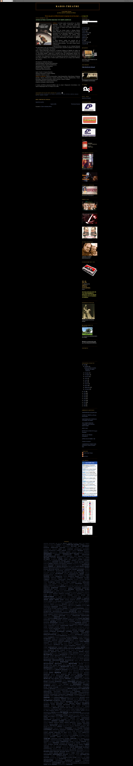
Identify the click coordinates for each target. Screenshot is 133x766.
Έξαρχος (58, 546)
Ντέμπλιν (85, 681)
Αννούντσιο (80, 560)
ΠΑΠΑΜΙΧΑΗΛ (69, 694)
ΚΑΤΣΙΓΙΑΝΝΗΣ (85, 621)
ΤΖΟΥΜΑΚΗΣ (61, 738)
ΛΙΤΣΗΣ (45, 644)
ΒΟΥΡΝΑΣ (58, 572)
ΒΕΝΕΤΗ (82, 566)
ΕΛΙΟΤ (55, 592)
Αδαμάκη (69, 560)
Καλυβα (57, 635)
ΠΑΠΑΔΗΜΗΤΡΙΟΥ (85, 691)
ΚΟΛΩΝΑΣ (46, 625)
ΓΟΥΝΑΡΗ (63, 582)
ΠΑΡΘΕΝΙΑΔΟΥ (82, 695)
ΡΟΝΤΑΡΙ (78, 713)
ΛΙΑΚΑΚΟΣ (46, 643)
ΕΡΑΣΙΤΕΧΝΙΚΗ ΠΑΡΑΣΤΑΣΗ (83, 592)
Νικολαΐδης (71, 681)
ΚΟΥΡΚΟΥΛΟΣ (57, 628)
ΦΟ (70, 748)
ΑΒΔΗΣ (79, 546)
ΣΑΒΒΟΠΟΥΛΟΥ (76, 716)
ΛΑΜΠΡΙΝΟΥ (61, 640)
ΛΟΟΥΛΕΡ (84, 644)
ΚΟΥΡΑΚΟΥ (46, 628)
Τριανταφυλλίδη (73, 745)
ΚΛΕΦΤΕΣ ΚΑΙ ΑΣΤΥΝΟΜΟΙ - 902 (88, 438)
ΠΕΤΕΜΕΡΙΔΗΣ (48, 700)
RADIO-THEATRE (67, 6)
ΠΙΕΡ (88, 700)
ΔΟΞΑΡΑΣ (71, 589)
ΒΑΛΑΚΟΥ (55, 562)
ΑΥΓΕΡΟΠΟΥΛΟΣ (56, 560)
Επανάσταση (77, 595)
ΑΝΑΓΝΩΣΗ (80, 550)
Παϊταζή (64, 709)
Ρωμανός (57, 716)
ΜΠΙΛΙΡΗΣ (53, 669)
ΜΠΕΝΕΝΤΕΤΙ (62, 668)
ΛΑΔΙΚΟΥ (81, 638)
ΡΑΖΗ (47, 710)
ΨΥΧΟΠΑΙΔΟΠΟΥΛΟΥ (61, 764)
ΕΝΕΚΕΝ (70, 592)
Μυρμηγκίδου (79, 675)
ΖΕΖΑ (82, 598)
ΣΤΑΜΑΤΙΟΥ (56, 728)
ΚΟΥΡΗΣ (51, 628)
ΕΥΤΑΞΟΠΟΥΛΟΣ (86, 593)
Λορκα (65, 647)
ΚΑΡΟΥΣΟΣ (50, 618)
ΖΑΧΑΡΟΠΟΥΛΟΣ (65, 598)
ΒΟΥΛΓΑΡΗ (87, 570)
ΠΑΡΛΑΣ (47, 697)
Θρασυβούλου (47, 605)
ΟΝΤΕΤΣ (63, 685)
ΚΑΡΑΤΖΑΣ (57, 617)
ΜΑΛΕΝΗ (65, 648)
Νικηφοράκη (58, 681)
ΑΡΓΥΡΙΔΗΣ (53, 557)
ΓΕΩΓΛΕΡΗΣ (47, 577)
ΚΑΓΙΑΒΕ (45, 608)
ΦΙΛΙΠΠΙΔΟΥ (86, 747)
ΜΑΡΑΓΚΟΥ (60, 651)
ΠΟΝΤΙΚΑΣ (72, 703)
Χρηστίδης (67, 763)
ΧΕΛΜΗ (75, 757)
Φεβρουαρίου (87, 387)
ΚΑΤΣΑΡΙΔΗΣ (85, 619)
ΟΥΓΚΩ (45, 687)
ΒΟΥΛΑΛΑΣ (80, 570)
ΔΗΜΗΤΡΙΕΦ (47, 588)
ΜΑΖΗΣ (83, 647)
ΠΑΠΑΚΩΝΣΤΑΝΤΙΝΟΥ (83, 692)
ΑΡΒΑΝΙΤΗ (80, 556)
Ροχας (53, 716)
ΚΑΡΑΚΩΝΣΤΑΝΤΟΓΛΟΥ (48, 617)
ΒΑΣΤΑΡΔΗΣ (85, 564)
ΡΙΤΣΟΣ (45, 713)
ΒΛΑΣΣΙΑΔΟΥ (82, 567)
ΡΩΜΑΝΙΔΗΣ (82, 715)
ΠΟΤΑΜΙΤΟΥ (47, 704)
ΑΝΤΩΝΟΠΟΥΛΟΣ (67, 554)
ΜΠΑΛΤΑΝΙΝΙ (86, 665)
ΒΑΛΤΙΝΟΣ (81, 562)
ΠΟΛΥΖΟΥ (52, 703)
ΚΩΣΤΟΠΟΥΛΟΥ (71, 634)
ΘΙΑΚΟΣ (76, 604)
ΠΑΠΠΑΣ (66, 695)
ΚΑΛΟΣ (79, 612)
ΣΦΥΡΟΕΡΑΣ (86, 731)
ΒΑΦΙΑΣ (50, 566)
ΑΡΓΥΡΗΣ (46, 557)
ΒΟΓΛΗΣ (57, 569)
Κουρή (57, 638)
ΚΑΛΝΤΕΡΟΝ (57, 612)
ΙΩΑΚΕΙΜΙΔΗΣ (47, 607)
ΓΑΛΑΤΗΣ (46, 576)
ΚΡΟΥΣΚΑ (74, 630)
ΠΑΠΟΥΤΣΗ (57, 695)
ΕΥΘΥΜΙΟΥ (79, 593)
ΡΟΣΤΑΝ (82, 713)
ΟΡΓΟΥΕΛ (67, 685)
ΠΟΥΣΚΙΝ (73, 704)
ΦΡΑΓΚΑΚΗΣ (53, 750)
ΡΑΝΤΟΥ (78, 710)
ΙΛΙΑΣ (69, 605)
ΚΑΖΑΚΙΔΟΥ (59, 608)
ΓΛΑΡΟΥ (45, 582)
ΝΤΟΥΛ (46, 681)
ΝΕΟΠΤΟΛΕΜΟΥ (86, 677)
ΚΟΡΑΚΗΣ (76, 625)
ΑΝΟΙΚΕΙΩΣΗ (65, 553)
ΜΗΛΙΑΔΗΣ (46, 657)
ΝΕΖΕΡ (56, 677)
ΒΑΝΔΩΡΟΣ (56, 563)
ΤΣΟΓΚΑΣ (76, 744)
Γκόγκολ (54, 583)
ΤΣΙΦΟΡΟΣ (70, 744)
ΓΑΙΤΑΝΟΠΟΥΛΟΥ (72, 575)
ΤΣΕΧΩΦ (78, 742)
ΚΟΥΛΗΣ (72, 627)
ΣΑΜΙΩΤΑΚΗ (66, 718)
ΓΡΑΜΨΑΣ (80, 582)
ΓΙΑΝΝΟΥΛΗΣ (70, 579)
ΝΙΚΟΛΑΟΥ (62, 678)
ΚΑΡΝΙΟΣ (45, 618)
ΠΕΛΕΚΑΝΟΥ (57, 699)
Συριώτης (61, 735)
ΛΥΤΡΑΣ (45, 647)
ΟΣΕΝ (83, 685)
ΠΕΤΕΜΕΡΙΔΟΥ (57, 700)
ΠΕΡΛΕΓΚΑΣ (82, 699)
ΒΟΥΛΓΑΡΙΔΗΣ (46, 572)
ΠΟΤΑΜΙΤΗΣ (85, 703)
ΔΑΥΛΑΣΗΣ (76, 585)
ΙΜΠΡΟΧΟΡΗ (73, 605)
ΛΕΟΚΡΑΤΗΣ (67, 641)
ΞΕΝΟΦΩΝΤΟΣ (47, 684)
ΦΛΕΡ (60, 748)
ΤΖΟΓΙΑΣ (47, 738)
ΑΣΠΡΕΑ (80, 559)
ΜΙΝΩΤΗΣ (61, 658)
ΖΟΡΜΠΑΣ (78, 599)
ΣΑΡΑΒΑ (69, 719)
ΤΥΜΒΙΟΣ (86, 744)
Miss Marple (84, 29)
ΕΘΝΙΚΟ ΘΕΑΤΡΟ (80, 590)
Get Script (85, 496)
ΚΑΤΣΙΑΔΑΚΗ (72, 621)
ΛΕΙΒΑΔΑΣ (50, 641)
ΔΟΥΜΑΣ (87, 589)
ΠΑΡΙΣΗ (87, 695)
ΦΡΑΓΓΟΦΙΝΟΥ (47, 750)
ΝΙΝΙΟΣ (72, 678)
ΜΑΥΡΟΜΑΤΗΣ (48, 654)
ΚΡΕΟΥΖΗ (51, 630)
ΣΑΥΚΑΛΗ (87, 719)
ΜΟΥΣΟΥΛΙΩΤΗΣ (48, 663)
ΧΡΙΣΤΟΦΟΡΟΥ (59, 760)
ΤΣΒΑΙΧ (45, 742)
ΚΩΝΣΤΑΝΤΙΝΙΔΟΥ (75, 632)
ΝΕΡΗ (52, 678)
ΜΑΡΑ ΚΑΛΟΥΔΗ (85, 650)
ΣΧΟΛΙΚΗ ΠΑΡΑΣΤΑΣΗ (54, 732)
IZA (83, 454)
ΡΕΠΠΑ (53, 712)
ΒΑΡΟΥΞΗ (82, 563)
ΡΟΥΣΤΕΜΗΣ (76, 715)
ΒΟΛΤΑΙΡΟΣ (87, 569)
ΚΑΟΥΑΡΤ (72, 614)
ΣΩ (62, 732)
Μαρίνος (53, 674)
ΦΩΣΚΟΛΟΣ (56, 751)
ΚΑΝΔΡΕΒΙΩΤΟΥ (66, 614)
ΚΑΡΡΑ (55, 618)
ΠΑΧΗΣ (45, 699)
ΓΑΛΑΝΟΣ (87, 575)
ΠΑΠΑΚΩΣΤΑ (46, 694)
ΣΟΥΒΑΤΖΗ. (65, 726)
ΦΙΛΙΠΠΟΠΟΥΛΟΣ (48, 748)
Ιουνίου (86, 380)
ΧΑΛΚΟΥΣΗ (62, 753)
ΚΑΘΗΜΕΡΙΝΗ (90, 485)
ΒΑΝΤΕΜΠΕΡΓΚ (62, 563)
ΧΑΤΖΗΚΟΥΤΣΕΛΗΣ (61, 755)
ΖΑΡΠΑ (79, 596)
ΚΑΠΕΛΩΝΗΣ (86, 614)
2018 (85, 364)
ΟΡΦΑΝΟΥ (79, 685)
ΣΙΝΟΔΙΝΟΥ (79, 722)
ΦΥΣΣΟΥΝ (47, 751)
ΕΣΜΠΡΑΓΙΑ (61, 593)
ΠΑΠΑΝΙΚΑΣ (47, 695)
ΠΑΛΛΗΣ (70, 688)
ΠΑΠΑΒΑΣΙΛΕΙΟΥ (85, 690)
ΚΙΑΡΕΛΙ (49, 624)
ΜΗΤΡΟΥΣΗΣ (68, 657)
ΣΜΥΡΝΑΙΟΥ (77, 725)
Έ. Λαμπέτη (52, 546)
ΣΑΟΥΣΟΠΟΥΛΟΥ (56, 719)
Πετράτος (68, 709)
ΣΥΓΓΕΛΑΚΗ (68, 731)
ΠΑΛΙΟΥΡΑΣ (64, 688)
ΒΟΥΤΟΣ (76, 572)
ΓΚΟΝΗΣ (62, 580)
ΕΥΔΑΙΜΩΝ (67, 593)
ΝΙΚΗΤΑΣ (57, 678)
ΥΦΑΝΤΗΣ (87, 745)
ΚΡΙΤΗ (64, 630)
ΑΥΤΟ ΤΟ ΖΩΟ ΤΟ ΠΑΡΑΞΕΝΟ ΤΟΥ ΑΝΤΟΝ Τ (89, 466)
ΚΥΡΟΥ (82, 631)
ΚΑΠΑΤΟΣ (81, 614)
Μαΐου (86, 381)
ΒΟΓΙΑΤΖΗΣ (52, 569)
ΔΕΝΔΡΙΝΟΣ (63, 586)
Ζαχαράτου (75, 601)
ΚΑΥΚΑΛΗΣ (46, 622)
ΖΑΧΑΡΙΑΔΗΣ (59, 598)
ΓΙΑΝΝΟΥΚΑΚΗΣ (62, 579)
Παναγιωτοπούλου (48, 707)
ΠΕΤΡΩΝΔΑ (74, 700)
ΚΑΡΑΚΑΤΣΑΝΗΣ (85, 615)
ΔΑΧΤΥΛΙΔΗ (81, 585)
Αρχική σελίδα (53, 104)
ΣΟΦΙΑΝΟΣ (82, 726)
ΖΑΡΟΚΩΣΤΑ (74, 596)
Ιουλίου (86, 378)
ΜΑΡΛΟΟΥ (87, 651)
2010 (85, 404)
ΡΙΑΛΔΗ (83, 712)
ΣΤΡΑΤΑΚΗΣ (86, 729)
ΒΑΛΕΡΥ (72, 562)
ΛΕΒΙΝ (87, 640)
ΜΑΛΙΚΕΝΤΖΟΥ (79, 648)
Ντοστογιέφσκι (52, 682)
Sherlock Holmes (85, 32)
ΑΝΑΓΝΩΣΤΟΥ (86, 550)
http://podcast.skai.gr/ (88, 67)
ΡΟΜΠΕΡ (74, 713)
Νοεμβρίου (87, 366)
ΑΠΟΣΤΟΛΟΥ (70, 556)
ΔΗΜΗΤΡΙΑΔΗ (86, 586)
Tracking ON (94, 496)
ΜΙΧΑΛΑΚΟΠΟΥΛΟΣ (58, 660)
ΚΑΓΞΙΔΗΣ (54, 608)
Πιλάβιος (77, 709)
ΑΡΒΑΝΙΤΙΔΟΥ (86, 556)
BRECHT (65, 543)
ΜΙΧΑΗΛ (82, 658)
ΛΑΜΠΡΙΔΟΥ (55, 640)
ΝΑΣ (53, 677)
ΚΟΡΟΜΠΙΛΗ (86, 625)
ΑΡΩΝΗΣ (66, 559)
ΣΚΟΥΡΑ (60, 725)
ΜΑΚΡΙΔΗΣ (53, 648)
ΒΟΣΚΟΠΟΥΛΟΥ (51, 570)
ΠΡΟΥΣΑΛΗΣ (61, 706)
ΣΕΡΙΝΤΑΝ (46, 722)
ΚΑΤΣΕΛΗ (53, 621)
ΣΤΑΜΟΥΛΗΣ (61, 728)
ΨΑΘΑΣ (45, 764)
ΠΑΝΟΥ (54, 690)
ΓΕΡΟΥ (87, 576)
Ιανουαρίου (87, 389)
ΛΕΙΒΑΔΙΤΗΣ (61, 641)
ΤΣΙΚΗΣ (87, 742)
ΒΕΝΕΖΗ (78, 566)
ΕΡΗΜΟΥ (50, 593)
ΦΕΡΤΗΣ (72, 747)
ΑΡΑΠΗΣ (75, 556)
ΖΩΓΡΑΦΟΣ (46, 601)
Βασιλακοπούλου (73, 573)
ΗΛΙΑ (59, 602)
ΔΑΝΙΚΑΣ (67, 585)
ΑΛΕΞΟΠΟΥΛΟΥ (52, 550)
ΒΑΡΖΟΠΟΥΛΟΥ (76, 563)
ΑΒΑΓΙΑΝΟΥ (74, 546)
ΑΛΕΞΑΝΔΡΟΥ (86, 549)
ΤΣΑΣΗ (88, 741)
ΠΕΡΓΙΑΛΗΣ (70, 699)
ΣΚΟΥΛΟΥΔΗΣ (46, 725)
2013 (85, 398)
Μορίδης (79, 674)
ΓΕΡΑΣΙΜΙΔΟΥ (82, 576)
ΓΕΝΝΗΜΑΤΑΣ (71, 576)
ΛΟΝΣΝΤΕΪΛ (78, 644)
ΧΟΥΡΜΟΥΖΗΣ (62, 758)
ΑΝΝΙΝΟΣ (60, 553)
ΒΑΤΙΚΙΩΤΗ (46, 566)
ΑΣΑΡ (70, 559)
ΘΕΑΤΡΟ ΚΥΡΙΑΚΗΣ (86, 98)
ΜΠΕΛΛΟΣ (87, 666)
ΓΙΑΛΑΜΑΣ (86, 577)
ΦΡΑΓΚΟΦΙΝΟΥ (80, 750)
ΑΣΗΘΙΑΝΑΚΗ (74, 559)
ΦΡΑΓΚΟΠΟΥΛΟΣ (60, 750)
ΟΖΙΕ (71, 684)
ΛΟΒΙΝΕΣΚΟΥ (50, 644)
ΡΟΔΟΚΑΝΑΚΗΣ (59, 713)
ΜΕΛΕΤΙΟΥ (76, 654)
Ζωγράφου (49, 602)
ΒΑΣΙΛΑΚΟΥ (51, 564)
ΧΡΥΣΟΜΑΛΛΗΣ (48, 761)
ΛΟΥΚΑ (87, 644)
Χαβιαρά (87, 761)
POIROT (84, 31)
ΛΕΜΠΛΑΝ (72, 94)
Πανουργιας (56, 707)
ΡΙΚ (83, 40)
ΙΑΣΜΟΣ (52, 605)
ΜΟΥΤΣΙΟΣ (46, 665)
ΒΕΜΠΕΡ (70, 566)
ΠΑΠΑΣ (52, 695)
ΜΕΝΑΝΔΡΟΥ (81, 654)
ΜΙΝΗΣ (53, 658)
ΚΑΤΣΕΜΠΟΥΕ (65, 621)
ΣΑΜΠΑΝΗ (72, 718)
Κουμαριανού (48, 638)
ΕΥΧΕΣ (45, 595)
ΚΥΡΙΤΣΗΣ (68, 94)
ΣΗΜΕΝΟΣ (50, 722)
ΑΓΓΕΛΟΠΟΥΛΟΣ (70, 547)
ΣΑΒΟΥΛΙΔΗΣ (83, 716)
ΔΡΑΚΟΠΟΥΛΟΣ (47, 590)
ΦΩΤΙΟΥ (68, 751)
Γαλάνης (45, 583)
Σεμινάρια (58, 733)
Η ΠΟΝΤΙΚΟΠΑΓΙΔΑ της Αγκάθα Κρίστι (89, 412)
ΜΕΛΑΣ (72, 654)
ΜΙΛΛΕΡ (49, 658)
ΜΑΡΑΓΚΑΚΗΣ (47, 651)
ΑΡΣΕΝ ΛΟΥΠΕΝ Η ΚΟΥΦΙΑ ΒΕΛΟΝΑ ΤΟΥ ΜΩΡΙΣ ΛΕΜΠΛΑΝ (53, 20)
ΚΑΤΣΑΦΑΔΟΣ (46, 621)
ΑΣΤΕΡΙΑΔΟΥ (46, 94)
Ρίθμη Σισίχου (85, 456)
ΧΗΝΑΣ (87, 757)
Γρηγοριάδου (78, 583)
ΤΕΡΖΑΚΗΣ (52, 736)
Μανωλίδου (47, 674)
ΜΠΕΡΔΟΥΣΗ (75, 668)
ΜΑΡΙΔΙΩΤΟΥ (75, 651)
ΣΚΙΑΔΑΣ (74, 723)
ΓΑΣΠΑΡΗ (65, 576)
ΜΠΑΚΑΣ (55, 665)
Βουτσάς (87, 573)
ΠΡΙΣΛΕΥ (79, 704)
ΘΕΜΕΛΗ (52, 604)
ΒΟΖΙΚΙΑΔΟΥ (68, 569)
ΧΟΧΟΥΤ (73, 758)
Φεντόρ (84, 751)
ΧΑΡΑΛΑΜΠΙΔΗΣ (48, 754)
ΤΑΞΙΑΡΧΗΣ (75, 735)
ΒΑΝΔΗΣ (51, 563)
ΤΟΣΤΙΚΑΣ (87, 738)
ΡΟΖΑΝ (65, 713)
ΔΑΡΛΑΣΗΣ (71, 585)
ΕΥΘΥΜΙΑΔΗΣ (73, 593)
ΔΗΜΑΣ (73, 586)
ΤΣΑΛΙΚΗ (71, 741)
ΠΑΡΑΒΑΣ (71, 695)
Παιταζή (87, 706)
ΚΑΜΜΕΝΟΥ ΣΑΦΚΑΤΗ (53, 614)
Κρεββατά (69, 638)
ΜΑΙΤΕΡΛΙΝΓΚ (46, 648)
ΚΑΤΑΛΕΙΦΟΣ (47, 619)
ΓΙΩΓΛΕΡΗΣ (46, 580)
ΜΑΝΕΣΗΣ (62, 650)
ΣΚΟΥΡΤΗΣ (72, 725)
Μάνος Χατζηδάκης (73, 672)
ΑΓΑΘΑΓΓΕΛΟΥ (54, 547)
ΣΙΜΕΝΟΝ (66, 722)
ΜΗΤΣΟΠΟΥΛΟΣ (80, 657)
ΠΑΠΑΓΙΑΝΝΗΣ (57, 691)
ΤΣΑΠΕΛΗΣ (83, 741)
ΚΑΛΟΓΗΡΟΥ (74, 612)
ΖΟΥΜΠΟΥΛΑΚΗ (85, 599)
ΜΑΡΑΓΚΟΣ (54, 651)
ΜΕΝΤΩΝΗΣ (87, 654)
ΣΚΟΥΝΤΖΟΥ (53, 725)
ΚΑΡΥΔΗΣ (65, 618)
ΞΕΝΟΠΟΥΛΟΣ (81, 682)
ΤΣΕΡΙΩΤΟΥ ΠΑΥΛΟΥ (70, 742)
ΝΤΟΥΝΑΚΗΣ (51, 681)
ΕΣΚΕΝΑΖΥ (55, 593)
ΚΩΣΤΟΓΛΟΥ (64, 634)
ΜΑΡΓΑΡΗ (66, 651)
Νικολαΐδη (64, 681)
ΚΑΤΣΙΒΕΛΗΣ (78, 621)
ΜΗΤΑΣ (55, 657)
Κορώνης (80, 637)
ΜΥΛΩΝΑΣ (46, 672)
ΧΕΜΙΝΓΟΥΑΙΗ (80, 757)
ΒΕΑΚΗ (55, 566)
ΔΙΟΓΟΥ (56, 589)
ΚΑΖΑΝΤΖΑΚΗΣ (80, 608)
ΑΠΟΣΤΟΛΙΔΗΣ (85, 554)
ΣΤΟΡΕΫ (81, 729)
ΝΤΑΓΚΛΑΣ (86, 678)
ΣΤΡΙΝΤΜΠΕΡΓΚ (61, 731)
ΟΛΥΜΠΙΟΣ (47, 685)
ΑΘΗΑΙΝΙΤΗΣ (54, 549)
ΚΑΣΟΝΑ (80, 618)
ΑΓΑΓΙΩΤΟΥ (46, 547)
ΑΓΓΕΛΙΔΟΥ (62, 547)
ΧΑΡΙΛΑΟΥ (65, 754)
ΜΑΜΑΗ (45, 650)
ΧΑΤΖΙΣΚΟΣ (46, 757)
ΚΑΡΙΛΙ (72, 617)
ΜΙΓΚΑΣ (45, 658)
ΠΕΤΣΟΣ (85, 700)
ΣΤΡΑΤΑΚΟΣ (46, 731)
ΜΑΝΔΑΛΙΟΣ (51, 650)
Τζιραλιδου (46, 745)
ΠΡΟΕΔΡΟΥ (46, 706)
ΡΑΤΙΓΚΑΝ (87, 710)
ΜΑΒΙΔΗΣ (76, 94)
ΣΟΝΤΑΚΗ (55, 726)
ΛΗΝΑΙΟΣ (86, 641)
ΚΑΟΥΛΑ (77, 614)
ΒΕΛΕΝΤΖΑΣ (65, 566)
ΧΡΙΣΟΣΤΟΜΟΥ (78, 758)
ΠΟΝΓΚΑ (66, 703)
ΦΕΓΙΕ (68, 747)
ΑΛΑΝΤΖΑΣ (70, 549)
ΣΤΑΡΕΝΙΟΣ (68, 728)
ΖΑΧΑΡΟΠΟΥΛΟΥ (72, 598)
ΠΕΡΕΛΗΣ (76, 699)
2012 (85, 400)
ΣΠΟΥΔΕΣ (87, 726)
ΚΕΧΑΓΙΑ (45, 624)
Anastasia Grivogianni (49, 543)
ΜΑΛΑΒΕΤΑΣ (60, 648)
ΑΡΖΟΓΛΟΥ (59, 557)
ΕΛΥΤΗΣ (59, 592)
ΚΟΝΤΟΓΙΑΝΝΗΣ (64, 625)
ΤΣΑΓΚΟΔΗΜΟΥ (52, 741)
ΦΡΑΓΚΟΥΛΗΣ (72, 750)
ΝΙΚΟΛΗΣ (68, 678)
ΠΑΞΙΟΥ (79, 690)
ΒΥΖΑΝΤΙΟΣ (46, 573)
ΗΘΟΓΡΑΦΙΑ (54, 602)
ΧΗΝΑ (84, 757)
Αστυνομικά (52, 94)
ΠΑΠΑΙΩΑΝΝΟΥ (73, 692)
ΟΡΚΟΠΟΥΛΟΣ (73, 685)
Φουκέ (87, 751)
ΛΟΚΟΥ (73, 644)
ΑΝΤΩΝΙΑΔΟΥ (48, 554)
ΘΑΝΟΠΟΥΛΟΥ (47, 604)
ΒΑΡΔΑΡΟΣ (69, 563)
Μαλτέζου (86, 672)
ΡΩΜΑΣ (45, 716)
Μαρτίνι (58, 674)
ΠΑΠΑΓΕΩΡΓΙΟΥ (48, 691)
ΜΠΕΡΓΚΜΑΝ (68, 668)
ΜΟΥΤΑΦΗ (81, 663)
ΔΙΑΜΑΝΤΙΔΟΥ (85, 588)
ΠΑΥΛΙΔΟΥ (82, 697)
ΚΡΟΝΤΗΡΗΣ (68, 630)
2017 (85, 391)
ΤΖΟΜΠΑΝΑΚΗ (54, 738)
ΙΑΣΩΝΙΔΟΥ (56, 605)
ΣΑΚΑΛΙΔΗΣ (52, 718)
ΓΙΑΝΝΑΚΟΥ (47, 579)
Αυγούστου (87, 376)
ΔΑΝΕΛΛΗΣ (58, 585)
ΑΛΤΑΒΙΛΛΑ (69, 550)
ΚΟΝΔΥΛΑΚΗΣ (51, 625)
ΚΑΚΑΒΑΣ (62, 609)
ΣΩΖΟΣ (65, 732)
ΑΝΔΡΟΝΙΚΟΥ (55, 553)
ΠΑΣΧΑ (83, 39)
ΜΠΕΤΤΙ (87, 668)
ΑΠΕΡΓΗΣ (76, 554)
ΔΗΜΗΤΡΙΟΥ (54, 588)
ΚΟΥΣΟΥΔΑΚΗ (73, 628)
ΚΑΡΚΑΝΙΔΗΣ (77, 617)
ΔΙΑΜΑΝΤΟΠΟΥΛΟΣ (48, 589)
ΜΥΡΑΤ (51, 672)
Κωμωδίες (75, 638)
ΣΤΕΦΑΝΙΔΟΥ (70, 729)
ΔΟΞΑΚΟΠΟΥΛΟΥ (63, 589)
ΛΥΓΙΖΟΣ (66, 645)
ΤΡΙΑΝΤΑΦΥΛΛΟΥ (67, 740)
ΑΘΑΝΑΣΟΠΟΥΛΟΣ (47, 549)
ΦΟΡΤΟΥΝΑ (80, 748)
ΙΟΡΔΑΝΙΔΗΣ (83, 605)
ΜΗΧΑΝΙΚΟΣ (86, 657)
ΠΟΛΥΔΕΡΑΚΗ (46, 703)
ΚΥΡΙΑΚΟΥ (69, 631)
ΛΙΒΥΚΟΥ (70, 643)
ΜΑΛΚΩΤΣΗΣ (86, 648)
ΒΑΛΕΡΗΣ (67, 562)
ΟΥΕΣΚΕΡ (50, 687)
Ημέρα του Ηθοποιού (84, 602)
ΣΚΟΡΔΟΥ (79, 723)
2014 (85, 396)
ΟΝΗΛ (59, 685)
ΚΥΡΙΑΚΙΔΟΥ (61, 631)
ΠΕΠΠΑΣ (63, 699)
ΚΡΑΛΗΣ (84, 628)
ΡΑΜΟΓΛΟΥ (68, 710)
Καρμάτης (57, 637)
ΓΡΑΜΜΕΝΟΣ (74, 582)
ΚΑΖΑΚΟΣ (65, 608)
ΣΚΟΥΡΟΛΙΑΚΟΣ (65, 725)
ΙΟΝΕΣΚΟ (78, 605)
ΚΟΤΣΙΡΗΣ (57, 627)
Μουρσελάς (47, 675)
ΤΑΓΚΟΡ (70, 735)
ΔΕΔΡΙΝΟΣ (46, 586)
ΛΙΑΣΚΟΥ (60, 643)
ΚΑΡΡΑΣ (60, 618)
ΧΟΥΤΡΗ (68, 758)
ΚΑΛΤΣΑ (45, 614)
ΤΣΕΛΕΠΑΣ (56, 742)
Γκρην (49, 583)
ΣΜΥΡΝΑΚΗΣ (83, 725)
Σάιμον (79, 732)
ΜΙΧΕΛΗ (76, 660)
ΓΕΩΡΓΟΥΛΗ (73, 577)
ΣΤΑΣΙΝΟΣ (80, 728)
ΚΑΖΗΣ (45, 609)
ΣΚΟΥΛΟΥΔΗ (86, 723)
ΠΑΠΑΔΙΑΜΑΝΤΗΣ (48, 692)
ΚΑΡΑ (49, 615)
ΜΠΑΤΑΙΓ (77, 666)
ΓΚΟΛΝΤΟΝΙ (57, 580)
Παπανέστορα (86, 707)
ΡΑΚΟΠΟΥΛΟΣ (62, 710)
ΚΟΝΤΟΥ (71, 625)
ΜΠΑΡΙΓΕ (58, 666)
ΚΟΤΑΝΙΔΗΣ (51, 627)
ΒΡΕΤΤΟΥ (87, 572)
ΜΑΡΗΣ (70, 651)
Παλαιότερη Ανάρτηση (75, 104)
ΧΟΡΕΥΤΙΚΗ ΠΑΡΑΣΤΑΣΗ (49, 758)
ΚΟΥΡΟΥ (67, 628)
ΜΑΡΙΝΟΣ (81, 651)
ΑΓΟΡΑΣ (82, 547)
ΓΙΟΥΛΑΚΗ (81, 579)
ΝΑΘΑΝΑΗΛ (87, 675)
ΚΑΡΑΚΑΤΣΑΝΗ (76, 615)
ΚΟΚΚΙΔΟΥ (86, 624)
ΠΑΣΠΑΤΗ (56, 697)
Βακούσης (52, 573)
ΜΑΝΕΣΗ (57, 650)
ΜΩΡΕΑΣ (58, 672)
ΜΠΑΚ (50, 665)
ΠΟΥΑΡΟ (53, 704)
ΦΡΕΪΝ (85, 750)
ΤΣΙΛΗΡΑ (45, 744)
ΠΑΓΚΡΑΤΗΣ (53, 688)
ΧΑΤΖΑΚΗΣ (77, 754)
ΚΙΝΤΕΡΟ (63, 624)
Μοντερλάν (73, 674)
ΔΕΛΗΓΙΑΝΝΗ (56, 586)
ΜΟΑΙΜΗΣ (81, 660)
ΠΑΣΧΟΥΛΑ (66, 697)
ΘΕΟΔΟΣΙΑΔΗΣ (58, 604)
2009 (85, 405)
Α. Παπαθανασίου (65, 546)
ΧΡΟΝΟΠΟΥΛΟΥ (69, 760)
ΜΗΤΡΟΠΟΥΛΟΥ (61, 657)
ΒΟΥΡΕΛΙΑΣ (52, 572)
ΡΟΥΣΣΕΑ (65, 715)
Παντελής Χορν (64, 707)
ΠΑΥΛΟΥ (87, 697)
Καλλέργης (86, 634)
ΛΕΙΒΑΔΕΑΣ (55, 641)
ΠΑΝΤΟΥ (70, 690)
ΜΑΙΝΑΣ (87, 647)
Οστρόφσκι (46, 688)
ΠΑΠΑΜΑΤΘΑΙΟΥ (62, 694)
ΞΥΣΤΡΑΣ (60, 684)
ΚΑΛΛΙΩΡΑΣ (51, 612)
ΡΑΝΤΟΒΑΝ (73, 710)
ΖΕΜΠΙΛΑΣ (86, 598)
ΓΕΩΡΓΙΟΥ (60, 577)
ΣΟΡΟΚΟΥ (59, 726)
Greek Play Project (84, 543)
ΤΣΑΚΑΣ (58, 741)
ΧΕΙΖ (62, 757)
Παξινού (71, 707)
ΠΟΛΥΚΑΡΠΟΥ (59, 703)
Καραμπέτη (51, 637)
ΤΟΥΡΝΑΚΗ (46, 740)
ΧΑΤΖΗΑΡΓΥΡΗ (84, 754)
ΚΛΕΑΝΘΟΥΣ (75, 624)
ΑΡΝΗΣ (83, 557)
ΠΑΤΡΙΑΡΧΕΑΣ (72, 697)
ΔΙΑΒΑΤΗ (70, 588)
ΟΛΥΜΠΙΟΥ (53, 685)
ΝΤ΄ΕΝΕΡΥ (82, 678)
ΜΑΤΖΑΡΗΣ (76, 653)
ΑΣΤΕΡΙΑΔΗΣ (86, 559)
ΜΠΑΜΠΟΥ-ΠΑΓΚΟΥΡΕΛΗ (49, 666)
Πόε (44, 710)
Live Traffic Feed (90, 462)
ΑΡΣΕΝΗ (87, 557)
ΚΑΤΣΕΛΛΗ (59, 621)
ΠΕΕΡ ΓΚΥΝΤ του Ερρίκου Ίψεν (88, 475)
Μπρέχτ (67, 675)
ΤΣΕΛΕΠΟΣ (62, 742)
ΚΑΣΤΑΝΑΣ (86, 618)
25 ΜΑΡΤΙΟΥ (84, 28)
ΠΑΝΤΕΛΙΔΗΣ (64, 690)
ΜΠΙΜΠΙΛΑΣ (59, 669)
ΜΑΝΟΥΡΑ (68, 650)
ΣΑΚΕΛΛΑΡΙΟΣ (59, 718)
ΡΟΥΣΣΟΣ (71, 715)
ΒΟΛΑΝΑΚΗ (81, 569)
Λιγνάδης (60, 647)
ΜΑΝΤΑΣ (73, 650)
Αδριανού (74, 560)
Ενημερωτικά (63, 595)
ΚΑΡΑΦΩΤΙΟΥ (63, 617)
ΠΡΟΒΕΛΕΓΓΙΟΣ (85, 704)
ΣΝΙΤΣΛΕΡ (50, 726)
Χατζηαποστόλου (48, 763)
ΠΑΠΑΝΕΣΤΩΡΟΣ (86, 694)
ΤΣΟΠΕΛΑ (81, 744)
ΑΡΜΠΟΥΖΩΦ (78, 557)
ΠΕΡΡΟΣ (87, 699)
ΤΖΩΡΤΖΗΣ (73, 738)
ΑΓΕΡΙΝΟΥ (77, 547)
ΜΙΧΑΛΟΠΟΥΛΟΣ (69, 660)
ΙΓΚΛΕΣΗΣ (66, 605)
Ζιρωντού (86, 601)
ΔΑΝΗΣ (62, 585)
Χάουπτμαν (82, 761)
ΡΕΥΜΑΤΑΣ (64, 712)
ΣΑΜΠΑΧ (78, 718)
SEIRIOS (58, 544)
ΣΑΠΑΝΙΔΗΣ (64, 719)
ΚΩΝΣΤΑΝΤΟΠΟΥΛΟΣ (50, 634)
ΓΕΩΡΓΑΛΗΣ (53, 577)
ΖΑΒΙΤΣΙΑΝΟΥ (49, 597)
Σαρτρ (53, 733)
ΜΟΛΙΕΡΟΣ (86, 660)
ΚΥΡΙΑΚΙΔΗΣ (53, 631)
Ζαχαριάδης (81, 601)
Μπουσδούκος (60, 675)
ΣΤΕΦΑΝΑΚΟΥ (63, 729)
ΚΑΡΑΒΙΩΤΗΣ (55, 615)
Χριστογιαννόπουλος (83, 763)
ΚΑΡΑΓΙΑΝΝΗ (62, 615)
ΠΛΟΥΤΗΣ (62, 701)
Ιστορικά (83, 35)
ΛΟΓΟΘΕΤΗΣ (57, 644)
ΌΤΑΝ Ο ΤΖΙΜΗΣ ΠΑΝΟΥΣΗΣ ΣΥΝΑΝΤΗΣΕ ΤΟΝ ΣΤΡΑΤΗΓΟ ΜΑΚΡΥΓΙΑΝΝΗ (87, 424)
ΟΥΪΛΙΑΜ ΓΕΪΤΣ (74, 687)
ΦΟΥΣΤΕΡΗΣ (86, 748)
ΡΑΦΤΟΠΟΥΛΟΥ (47, 712)
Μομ (69, 674)
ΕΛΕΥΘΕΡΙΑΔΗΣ (48, 592)
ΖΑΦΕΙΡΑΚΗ (46, 598)
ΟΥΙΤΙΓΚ (61, 687)
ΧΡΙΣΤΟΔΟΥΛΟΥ (85, 758)
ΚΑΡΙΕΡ (68, 617)
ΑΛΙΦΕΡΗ (59, 550)
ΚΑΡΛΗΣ (82, 617)
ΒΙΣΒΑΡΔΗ (77, 567)
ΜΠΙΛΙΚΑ (49, 669)
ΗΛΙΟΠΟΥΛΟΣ (68, 602)
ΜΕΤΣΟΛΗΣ (86, 655)
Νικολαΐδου (79, 681)
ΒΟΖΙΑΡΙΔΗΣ (62, 569)
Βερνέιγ (82, 573)
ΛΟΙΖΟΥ (69, 644)
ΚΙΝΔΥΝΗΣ (59, 624)
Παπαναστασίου (47, 709)
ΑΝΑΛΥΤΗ (46, 552)
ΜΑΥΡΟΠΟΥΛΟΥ (64, 654)
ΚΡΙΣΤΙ (57, 630)
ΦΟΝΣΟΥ (74, 748)
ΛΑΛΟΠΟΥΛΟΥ (47, 640)
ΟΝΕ (57, 685)
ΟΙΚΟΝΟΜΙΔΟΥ (77, 684)
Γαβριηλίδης (85, 582)
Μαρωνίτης (64, 674)
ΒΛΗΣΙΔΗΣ (46, 569)
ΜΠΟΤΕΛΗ (86, 669)
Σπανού (75, 733)
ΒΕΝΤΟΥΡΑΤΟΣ (52, 567)
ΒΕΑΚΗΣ (59, 566)
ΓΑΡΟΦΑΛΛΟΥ (58, 576)
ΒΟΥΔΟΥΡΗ (67, 570)
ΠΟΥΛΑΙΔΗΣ (59, 704)
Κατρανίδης (63, 637)
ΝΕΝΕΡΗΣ (72, 677)
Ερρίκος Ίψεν (85, 595)
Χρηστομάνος (74, 763)
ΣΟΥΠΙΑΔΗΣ (77, 726)
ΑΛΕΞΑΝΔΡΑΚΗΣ (78, 549)
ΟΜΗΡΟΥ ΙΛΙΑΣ (84, 428)
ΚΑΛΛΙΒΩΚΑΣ (86, 611)
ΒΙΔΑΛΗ (72, 567)
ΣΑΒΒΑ (61, 716)
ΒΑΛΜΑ (76, 562)
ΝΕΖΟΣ (61, 677)
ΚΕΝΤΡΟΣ (84, 622)
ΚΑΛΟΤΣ (83, 612)
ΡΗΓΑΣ (70, 712)
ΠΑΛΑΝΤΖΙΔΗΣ (59, 688)
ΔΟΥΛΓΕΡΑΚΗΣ (79, 589)
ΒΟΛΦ (45, 570)
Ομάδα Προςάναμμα (83, 687)
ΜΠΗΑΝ (45, 669)
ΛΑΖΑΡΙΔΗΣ (86, 638)
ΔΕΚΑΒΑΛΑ (51, 586)
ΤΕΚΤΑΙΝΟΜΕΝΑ (82, 735)
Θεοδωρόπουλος (85, 604)
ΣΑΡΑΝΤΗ (73, 719)
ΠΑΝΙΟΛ (50, 690)
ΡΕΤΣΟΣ (58, 712)
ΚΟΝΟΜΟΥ (57, 625)
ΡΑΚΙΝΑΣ (57, 710)
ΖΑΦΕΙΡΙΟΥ (52, 598)
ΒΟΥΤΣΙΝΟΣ (81, 572)
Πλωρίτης (87, 709)
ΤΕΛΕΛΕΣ (87, 735)
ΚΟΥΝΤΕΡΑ (87, 627)
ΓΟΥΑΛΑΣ (58, 582)
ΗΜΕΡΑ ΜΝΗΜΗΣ (74, 602)
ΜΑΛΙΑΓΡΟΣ (71, 648)
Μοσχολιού (86, 674)
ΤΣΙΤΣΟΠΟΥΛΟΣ (63, 744)
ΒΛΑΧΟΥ (87, 567)
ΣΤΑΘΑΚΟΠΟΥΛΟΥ (48, 728)
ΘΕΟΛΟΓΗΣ (71, 604)
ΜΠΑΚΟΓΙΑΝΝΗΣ (62, 665)
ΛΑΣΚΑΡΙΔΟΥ (82, 640)
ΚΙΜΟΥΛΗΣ (54, 624)
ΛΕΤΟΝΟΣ (77, 641)
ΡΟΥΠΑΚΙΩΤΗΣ (52, 715)
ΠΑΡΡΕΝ (52, 697)
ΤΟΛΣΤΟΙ (83, 738)
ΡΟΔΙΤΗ (49, 713)
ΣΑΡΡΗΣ (82, 719)
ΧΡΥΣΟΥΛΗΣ (55, 761)
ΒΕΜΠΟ (73, 566)
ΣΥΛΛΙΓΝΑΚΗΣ (79, 731)
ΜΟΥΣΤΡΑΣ (73, 663)
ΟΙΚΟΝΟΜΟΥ (86, 684)
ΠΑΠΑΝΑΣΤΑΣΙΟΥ (78, 694)
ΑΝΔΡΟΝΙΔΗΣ (48, 553)
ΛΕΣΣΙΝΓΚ (73, 641)
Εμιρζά (50, 595)
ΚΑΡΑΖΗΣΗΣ (68, 615)
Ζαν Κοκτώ (64, 601)
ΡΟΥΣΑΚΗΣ (59, 715)
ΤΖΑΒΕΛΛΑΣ (72, 736)
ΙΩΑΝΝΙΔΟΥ (54, 607)
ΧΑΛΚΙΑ (51, 753)
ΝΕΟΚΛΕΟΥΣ (78, 677)
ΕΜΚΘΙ (62, 592)
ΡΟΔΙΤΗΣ (54, 713)
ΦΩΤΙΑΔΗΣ (62, 751)
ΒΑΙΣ (51, 562)
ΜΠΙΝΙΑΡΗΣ (65, 669)
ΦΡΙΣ (88, 750)
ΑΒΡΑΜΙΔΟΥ (85, 546)
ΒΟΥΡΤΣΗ (64, 572)
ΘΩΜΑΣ (79, 604)
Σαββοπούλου (85, 732)
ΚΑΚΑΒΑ (57, 609)
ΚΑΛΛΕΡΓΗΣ (72, 611)
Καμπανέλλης (63, 635)
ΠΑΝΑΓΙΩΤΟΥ (85, 688)
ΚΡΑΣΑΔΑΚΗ (46, 630)
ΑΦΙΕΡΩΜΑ (63, 560)
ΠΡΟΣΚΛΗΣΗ (53, 706)
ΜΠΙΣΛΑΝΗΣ (70, 669)
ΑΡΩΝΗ (60, 559)
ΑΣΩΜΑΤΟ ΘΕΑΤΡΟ (48, 560)
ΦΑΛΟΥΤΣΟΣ (52, 747)
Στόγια (50, 735)
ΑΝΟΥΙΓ (71, 553)
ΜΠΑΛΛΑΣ (74, 665)
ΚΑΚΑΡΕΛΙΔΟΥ (58, 94)
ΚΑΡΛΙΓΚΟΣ (87, 617)
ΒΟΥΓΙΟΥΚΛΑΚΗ (59, 570)
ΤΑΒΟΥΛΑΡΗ (65, 735)
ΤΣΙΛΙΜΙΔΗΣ (50, 744)
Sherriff (82, 544)
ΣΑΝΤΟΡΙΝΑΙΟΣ (85, 718)
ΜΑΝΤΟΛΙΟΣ (78, 650)
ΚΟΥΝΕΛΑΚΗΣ (81, 627)
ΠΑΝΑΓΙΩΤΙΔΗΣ (77, 688)
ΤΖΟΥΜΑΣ (66, 738)
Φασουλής (79, 751)
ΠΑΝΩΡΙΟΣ (75, 690)
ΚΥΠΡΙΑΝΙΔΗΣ (81, 630)
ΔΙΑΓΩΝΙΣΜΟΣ (77, 588)
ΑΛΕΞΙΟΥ (46, 550)
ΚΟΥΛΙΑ (76, 627)
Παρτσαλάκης (54, 709)
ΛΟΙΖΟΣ (65, 644)
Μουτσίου (53, 675)
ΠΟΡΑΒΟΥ (78, 703)
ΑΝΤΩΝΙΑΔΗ (87, 553)
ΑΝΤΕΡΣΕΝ (82, 553)
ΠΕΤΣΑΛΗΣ (80, 700)
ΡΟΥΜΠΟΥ (46, 715)
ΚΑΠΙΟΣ (45, 615)
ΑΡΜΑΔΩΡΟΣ (66, 557)
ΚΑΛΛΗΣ (79, 611)
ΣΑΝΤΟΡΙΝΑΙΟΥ (48, 719)
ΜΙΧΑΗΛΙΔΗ (86, 658)
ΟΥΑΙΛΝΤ (87, 685)
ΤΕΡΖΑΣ (59, 736)
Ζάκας (53, 601)
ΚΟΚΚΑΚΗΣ (81, 624)
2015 (85, 395)
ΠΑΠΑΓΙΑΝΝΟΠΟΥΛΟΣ (67, 691)
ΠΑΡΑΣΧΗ (76, 695)
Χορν (63, 763)
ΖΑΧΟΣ (79, 598)
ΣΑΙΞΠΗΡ (46, 718)
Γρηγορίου (71, 583)
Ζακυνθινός (58, 601)
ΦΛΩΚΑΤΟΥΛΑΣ (65, 748)
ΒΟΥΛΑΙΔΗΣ (73, 570)
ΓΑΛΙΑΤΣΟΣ (52, 576)
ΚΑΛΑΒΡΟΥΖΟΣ (47, 611)
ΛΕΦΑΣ (81, 641)
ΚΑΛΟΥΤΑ (87, 612)
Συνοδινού (55, 735)
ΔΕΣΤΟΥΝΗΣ (68, 586)
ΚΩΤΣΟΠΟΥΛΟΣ (79, 634)
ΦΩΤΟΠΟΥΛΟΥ (73, 751)
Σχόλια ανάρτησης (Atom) (46, 106)
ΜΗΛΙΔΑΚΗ (51, 657)
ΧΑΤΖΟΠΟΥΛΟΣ (53, 757)
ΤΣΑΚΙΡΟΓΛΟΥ (64, 741)
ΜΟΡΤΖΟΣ (51, 662)
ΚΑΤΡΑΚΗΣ (58, 619)
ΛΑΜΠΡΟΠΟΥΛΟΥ (69, 640)
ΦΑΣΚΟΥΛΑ (64, 747)
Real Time (89, 496)
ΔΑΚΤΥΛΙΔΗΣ (86, 583)
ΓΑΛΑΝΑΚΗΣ (81, 575)
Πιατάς (73, 709)
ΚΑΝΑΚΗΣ (60, 614)
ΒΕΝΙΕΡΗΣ (46, 567)
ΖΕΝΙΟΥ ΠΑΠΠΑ (54, 599)
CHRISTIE (70, 543)
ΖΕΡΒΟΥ (62, 599)
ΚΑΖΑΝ (74, 608)
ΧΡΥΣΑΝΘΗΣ (78, 760)
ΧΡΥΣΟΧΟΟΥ (69, 761)
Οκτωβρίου (87, 372)
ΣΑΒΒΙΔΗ (65, 716)
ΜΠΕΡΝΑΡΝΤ (82, 668)
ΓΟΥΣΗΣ (68, 582)
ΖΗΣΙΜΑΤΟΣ (72, 599)
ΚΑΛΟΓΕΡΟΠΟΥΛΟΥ (65, 612)
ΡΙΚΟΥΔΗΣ (87, 712)
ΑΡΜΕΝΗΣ (72, 557)
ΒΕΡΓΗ (65, 567)
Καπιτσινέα (86, 635)
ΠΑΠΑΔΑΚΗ (77, 691)
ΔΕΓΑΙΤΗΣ (86, 585)
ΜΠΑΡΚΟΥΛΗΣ (65, 666)
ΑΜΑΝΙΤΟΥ (74, 550)
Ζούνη (45, 602)
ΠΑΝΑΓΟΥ (46, 690)
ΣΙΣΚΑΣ (83, 722)
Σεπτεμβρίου (87, 374)
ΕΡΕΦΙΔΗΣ (46, 593)
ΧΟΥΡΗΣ (56, 758)
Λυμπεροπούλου (72, 647)
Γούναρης (59, 583)
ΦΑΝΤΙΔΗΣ (58, 747)
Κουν (53, 638)
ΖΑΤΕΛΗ (87, 596)
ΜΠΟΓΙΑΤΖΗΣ (76, 669)
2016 (85, 393)
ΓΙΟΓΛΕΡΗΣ (76, 579)
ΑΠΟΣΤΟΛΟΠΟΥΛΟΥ (61, 556)
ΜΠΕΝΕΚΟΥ (55, 668)
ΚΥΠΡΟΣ (87, 630)
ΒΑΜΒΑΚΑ (87, 562)
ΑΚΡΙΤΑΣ (64, 549)
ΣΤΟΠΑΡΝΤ (76, 729)
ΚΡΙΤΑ (61, 630)
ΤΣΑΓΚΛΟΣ (46, 741)
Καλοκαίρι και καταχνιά (86, 441)
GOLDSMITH (75, 543)
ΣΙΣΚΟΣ (87, 722)
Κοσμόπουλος (86, 637)
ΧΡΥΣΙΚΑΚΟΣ (86, 760)
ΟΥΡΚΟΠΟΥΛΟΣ (67, 687)
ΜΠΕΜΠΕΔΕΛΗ (48, 668)
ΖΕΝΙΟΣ (46, 599)
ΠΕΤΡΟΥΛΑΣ (69, 700)
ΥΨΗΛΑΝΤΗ (46, 747)
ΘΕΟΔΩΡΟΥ (65, 604)
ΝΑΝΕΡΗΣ (46, 677)
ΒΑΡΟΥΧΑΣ (86, 563)
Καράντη (46, 637)
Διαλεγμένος (67, 590)
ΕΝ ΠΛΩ (66, 592)
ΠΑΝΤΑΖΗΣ (58, 690)
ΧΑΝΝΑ (73, 753)
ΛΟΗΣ (62, 644)
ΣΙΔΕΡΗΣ (62, 722)
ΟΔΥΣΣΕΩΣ (66, 684)
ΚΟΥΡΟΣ (63, 94)
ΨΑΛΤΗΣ (50, 764)
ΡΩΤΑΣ (49, 716)
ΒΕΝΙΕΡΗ (87, 566)
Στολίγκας (46, 735)
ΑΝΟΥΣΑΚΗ (76, 553)
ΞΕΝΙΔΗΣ (74, 682)
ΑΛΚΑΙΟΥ (64, 550)
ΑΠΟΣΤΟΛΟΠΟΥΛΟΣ (50, 556)
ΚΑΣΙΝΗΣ (70, 618)
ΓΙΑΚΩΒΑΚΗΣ (79, 577)
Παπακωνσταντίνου (78, 707)
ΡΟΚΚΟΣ (70, 713)
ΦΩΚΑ (51, 751)
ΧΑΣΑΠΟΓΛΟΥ (72, 754)
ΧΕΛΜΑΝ (70, 757)
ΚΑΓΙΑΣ (49, 608)
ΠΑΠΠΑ (62, 695)
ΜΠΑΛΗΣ (69, 665)
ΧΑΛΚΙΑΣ (56, 753)
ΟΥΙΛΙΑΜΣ (55, 687)
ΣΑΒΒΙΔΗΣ (70, 716)
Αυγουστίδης (46, 562)
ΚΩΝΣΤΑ (87, 631)
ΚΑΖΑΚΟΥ (70, 608)
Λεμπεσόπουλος (52, 647)
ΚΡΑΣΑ (88, 628)
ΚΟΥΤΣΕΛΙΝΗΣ (79, 628)
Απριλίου (87, 383)
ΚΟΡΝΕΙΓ (81, 625)
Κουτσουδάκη (62, 638)
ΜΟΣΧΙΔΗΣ (64, 662)
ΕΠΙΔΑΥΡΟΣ (74, 592)
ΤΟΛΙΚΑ (78, 738)
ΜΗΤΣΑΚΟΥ (74, 657)
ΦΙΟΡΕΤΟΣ (55, 748)
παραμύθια (84, 43)
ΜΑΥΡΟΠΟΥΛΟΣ (56, 654)
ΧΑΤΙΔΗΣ (58, 757)
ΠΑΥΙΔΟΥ (77, 697)
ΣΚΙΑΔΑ (56, 723)
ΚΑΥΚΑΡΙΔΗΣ (54, 622)
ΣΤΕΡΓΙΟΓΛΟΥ (56, 729)
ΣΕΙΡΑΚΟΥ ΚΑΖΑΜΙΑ (58, 721)
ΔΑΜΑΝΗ (46, 585)
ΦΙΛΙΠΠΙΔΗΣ (78, 747)
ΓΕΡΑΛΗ (77, 576)
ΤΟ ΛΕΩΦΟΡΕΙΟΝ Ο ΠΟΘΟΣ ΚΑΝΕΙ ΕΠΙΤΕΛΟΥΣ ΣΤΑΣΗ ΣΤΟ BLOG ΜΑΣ (88, 445)
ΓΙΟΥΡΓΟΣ (87, 579)
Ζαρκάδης (69, 601)
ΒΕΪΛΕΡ (68, 567)
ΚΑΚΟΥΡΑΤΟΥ (86, 609)
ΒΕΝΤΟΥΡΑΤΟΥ (59, 567)
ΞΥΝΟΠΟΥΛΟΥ (54, 684)
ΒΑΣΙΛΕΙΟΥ (64, 564)
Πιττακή (82, 709)
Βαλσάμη (66, 573)
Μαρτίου (86, 385)
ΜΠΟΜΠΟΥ (81, 669)
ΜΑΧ (69, 654)
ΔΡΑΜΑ (57, 590)
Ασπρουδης (86, 560)
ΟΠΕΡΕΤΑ (84, 37)
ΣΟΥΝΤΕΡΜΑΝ (71, 726)
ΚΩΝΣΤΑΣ (59, 634)
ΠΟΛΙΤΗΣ (76, 701)
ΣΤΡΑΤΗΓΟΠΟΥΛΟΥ (53, 731)
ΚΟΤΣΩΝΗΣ (62, 627)
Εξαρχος (70, 595)
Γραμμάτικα (65, 583)
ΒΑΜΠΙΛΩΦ (46, 563)
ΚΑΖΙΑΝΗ (49, 609)
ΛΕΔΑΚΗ (45, 641)
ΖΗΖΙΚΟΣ (67, 599)
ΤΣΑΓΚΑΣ (86, 740)
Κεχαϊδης (68, 637)
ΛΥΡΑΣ (83, 645)
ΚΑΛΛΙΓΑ (46, 612)
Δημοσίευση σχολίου (40, 102)
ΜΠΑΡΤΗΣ (72, 666)
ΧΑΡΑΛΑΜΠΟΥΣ (57, 754)
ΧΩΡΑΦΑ (77, 761)
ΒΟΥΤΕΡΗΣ (70, 572)
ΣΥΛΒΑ (73, 731)
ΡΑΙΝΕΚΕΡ (51, 710)
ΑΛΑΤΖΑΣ (42, 94)
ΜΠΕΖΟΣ (82, 666)
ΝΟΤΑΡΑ (77, 678)
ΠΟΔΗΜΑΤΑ (69, 701)
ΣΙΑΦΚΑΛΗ (56, 722)
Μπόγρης (73, 675)
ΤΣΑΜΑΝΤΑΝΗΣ (77, 741)
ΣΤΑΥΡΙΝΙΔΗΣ (48, 729)
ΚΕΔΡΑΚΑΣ (78, 622)
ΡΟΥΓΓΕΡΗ (86, 713)
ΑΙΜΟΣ (60, 549)
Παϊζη (60, 709)
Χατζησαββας (56, 763)
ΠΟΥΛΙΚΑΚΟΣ (66, 704)
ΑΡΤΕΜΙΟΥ (47, 559)
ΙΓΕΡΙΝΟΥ (61, 605)
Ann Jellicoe (59, 543)
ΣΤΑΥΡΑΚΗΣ (86, 728)
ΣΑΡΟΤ (77, 719)
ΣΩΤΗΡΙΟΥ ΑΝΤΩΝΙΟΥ (72, 732)
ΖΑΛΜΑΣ (60, 596)
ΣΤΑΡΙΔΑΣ (75, 728)
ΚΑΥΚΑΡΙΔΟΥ (61, 622)
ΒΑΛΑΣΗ (61, 562)
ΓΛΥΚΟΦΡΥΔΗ (51, 582)
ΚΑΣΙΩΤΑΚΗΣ (75, 618)
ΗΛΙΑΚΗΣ (62, 602)
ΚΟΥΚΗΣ (67, 627)
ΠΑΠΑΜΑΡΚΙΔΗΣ (54, 694)
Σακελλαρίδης (47, 733)
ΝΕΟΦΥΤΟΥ (47, 678)
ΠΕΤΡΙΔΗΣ (64, 700)
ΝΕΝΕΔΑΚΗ (66, 677)
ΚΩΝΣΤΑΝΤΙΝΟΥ (85, 632)
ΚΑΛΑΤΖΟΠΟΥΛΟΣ (57, 611)
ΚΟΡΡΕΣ (46, 627)
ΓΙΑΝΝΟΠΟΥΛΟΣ (54, 579)
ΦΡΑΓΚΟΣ (67, 750)
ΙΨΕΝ (88, 605)
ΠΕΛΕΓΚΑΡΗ (50, 699)
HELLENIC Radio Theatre (87, 453)
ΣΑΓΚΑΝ (87, 716)
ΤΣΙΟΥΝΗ (56, 744)
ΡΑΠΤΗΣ (83, 710)
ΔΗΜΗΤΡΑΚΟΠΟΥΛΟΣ (79, 586)
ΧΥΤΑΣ (73, 761)
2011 (85, 402)
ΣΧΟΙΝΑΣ (46, 732)
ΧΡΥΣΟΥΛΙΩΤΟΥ (62, 761)
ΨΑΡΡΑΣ (54, 764)
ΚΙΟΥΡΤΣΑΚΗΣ (68, 624)
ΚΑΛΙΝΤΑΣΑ (65, 611)
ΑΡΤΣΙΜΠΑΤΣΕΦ (54, 559)
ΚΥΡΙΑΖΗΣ (46, 631)
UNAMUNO (46, 546)
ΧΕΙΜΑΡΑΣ (65, 757)
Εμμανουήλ (56, 595)
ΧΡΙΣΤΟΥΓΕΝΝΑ (85, 42)
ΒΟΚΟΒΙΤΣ (75, 569)
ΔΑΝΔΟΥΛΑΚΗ (51, 585)
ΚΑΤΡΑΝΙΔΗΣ (71, 619)
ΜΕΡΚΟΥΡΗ (58, 655)
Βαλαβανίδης (59, 573)
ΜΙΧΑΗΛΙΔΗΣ (47, 660)
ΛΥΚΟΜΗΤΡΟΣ (72, 645)
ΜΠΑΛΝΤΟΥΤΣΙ (80, 665)
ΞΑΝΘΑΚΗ (64, 682)
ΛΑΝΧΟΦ (76, 640)
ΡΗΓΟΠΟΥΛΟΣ (77, 712)
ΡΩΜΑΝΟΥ (87, 715)
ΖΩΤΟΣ (50, 601)
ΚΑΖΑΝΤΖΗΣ (86, 608)
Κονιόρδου (74, 637)
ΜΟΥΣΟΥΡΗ (58, 663)
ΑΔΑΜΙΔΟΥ (87, 547)
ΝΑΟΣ (50, 677)
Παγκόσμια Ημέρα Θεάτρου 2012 (75, 706)
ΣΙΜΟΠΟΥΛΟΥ (72, 722)
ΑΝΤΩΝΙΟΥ (57, 554)
